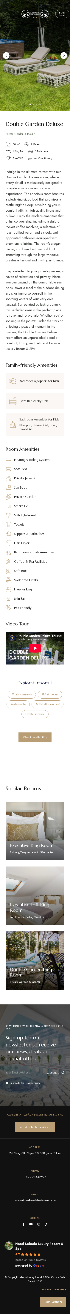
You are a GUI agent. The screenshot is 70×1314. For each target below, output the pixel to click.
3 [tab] (36, 104)
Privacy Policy (32, 1083)
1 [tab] (30, 104)
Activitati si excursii (47, 704)
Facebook (24, 1224)
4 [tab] (40, 104)
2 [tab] (33, 104)
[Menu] (6, 13)
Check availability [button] (35, 737)
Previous (6, 55)
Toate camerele (22, 694)
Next (63, 55)
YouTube (31, 1224)
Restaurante (18, 704)
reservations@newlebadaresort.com (35, 1200)
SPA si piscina (50, 694)
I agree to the (25, 1083)
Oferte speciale (35, 714)
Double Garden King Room (31, 972)
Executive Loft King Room (29, 907)
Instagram (38, 1224)
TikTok (46, 1224)
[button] (62, 14)
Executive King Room (31, 845)
